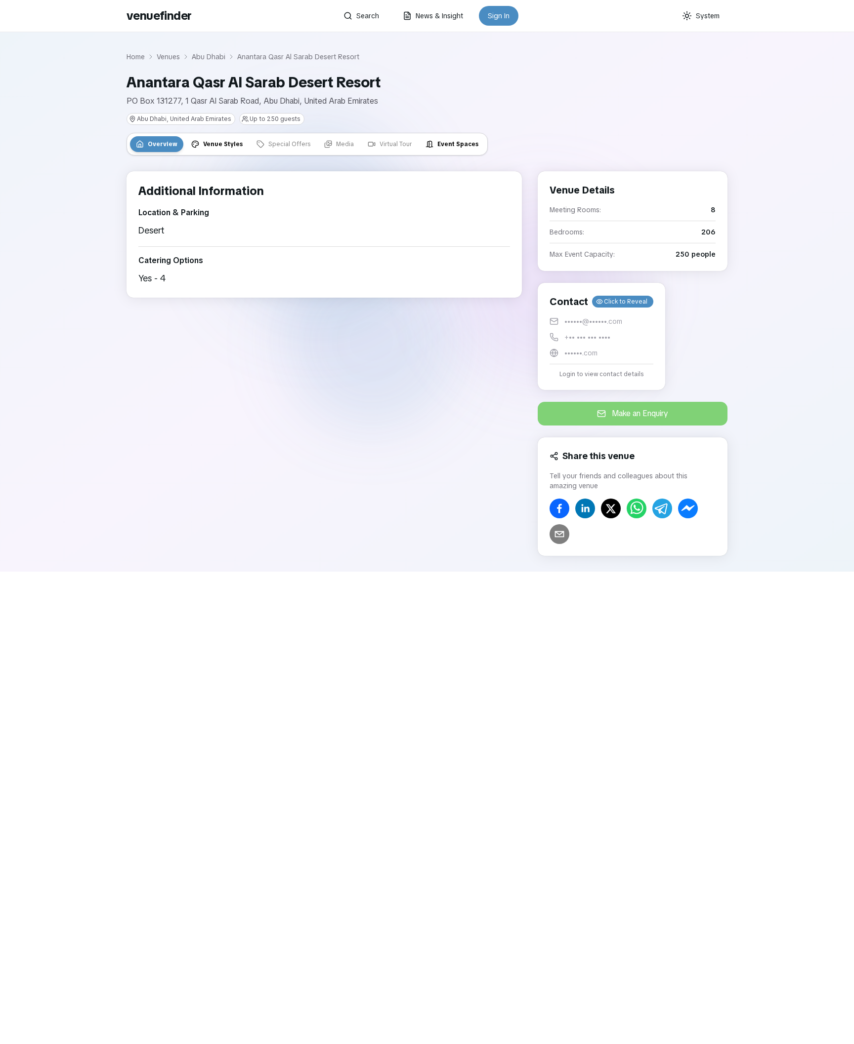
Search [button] (367, 15)
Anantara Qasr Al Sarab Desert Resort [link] (298, 56)
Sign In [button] (499, 15)
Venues (168, 56)
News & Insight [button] (439, 15)
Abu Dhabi (208, 56)
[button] (601, 336)
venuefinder (159, 15)
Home (136, 56)
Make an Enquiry (640, 413)
